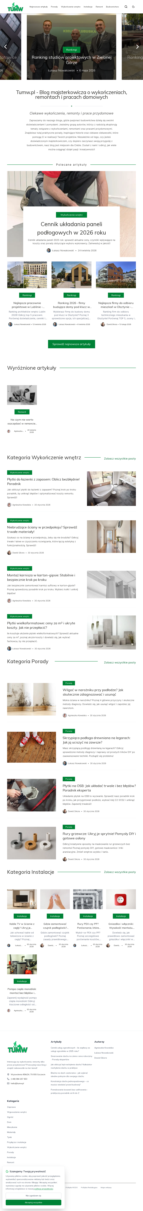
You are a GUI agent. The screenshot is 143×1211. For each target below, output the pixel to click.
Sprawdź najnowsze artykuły (72, 344)
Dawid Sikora (100, 1058)
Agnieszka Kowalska (104, 1048)
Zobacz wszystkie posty (120, 458)
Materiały (11, 1132)
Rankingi (71, 49)
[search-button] (125, 6)
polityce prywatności (43, 1189)
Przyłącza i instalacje (16, 1142)
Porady (54, 6)
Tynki (9, 1137)
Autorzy (99, 1041)
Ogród (10, 1117)
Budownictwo (112, 6)
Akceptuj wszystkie (33, 1202)
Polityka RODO (72, 1187)
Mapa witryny (106, 1187)
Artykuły (56, 1041)
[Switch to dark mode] (133, 6)
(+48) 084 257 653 (19, 1079)
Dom (9, 1122)
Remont (99, 6)
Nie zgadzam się (33, 1195)
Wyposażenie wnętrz (17, 1112)
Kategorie (13, 1101)
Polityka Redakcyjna (89, 1187)
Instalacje (88, 6)
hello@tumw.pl (17, 1083)
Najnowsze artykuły (39, 6)
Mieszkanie (12, 1127)
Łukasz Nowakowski (103, 1053)
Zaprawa (11, 1107)
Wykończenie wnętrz (70, 6)
